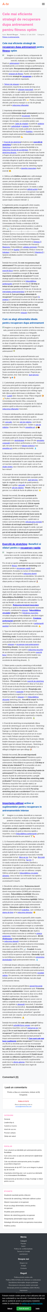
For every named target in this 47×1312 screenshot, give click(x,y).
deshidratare (19, 440)
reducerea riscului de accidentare (15, 150)
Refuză (10, 1308)
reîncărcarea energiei (33, 522)
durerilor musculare (28, 168)
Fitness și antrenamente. (11, 37)
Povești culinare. (10, 1133)
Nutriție (16, 250)
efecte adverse (19, 1062)
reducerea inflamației (20, 105)
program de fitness (16, 74)
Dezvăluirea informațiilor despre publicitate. (23, 1282)
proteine (41, 124)
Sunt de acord (24, 1308)
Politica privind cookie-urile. (23, 1277)
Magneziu (6, 247)
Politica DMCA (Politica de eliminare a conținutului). (23, 1280)
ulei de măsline (26, 422)
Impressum (23, 1290)
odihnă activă (32, 189)
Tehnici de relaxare (11, 84)
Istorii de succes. (10, 1129)
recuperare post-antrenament (27, 644)
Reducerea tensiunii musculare (26, 605)
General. (7, 1119)
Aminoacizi (7, 939)
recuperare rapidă (23, 568)
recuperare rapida (30, 547)
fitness (6, 50)
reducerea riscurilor (35, 650)
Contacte (23, 1268)
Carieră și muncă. (10, 1126)
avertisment (23, 1254)
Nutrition (29, 131)
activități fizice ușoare (21, 1025)
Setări (38, 1308)
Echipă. (23, 1265)
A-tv (5, 4)
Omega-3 (37, 242)
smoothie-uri (30, 427)
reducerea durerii (30, 574)
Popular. (23, 1243)
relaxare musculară (25, 89)
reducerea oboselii (11, 941)
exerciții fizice (7, 271)
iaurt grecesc (33, 480)
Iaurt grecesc (34, 375)
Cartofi (9, 396)
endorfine (25, 910)
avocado (8, 422)
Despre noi (23, 1263)
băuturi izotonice (28, 446)
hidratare (5, 252)
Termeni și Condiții (23, 1251)
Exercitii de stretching (12, 142)
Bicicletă (41, 857)
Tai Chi (28, 860)
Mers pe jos (23, 857)
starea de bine (7, 912)
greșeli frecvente (36, 986)
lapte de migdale (21, 124)
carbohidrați (15, 126)
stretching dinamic (9, 152)
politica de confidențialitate (32, 1303)
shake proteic (7, 467)
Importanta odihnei (13, 803)
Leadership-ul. (9, 1122)
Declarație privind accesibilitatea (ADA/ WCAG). (23, 1288)
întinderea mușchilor (30, 613)
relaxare (24, 313)
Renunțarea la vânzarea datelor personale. (23, 1285)
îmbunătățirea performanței (26, 834)
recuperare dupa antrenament (19, 47)
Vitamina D (39, 252)
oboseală (21, 1004)
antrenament (14, 63)
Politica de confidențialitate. (23, 1249)
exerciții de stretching (35, 681)
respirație (20, 692)
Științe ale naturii (10, 1136)
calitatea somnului (30, 247)
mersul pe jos (33, 1028)
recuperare (26, 76)
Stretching (6, 147)
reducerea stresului (24, 912)
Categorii (23, 1241)
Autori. (23, 1246)
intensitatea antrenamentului (13, 292)
